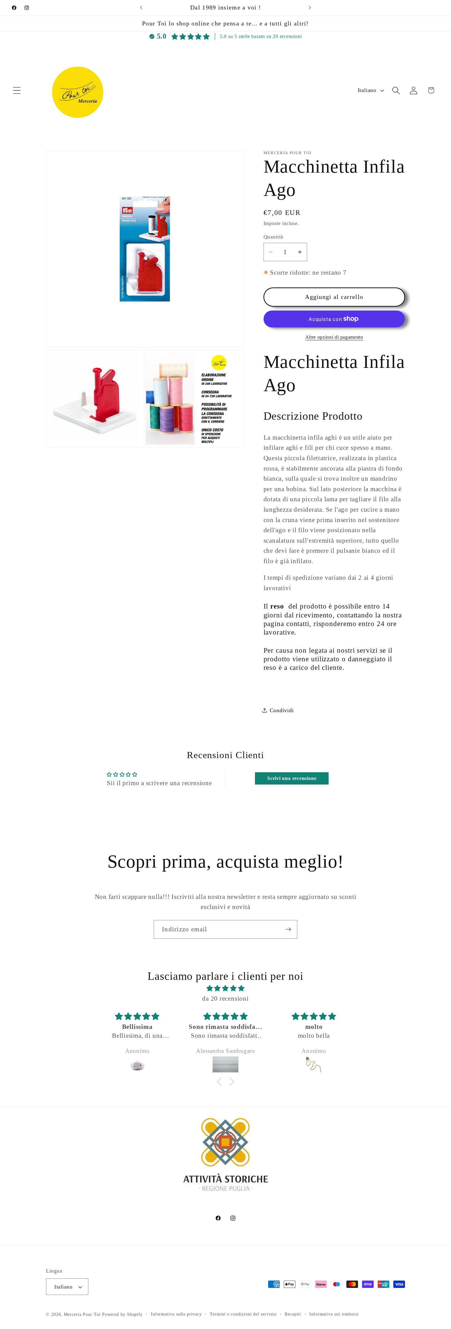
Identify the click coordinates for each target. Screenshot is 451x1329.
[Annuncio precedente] (141, 7)
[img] (225, 988)
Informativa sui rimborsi (334, 1314)
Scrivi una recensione (291, 778)
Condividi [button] (282, 710)
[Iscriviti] (288, 929)
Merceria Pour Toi (82, 1314)
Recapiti (293, 1314)
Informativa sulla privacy (176, 1314)
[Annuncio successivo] (310, 7)
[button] (16, 90)
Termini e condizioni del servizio (243, 1314)
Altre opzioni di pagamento (334, 337)
